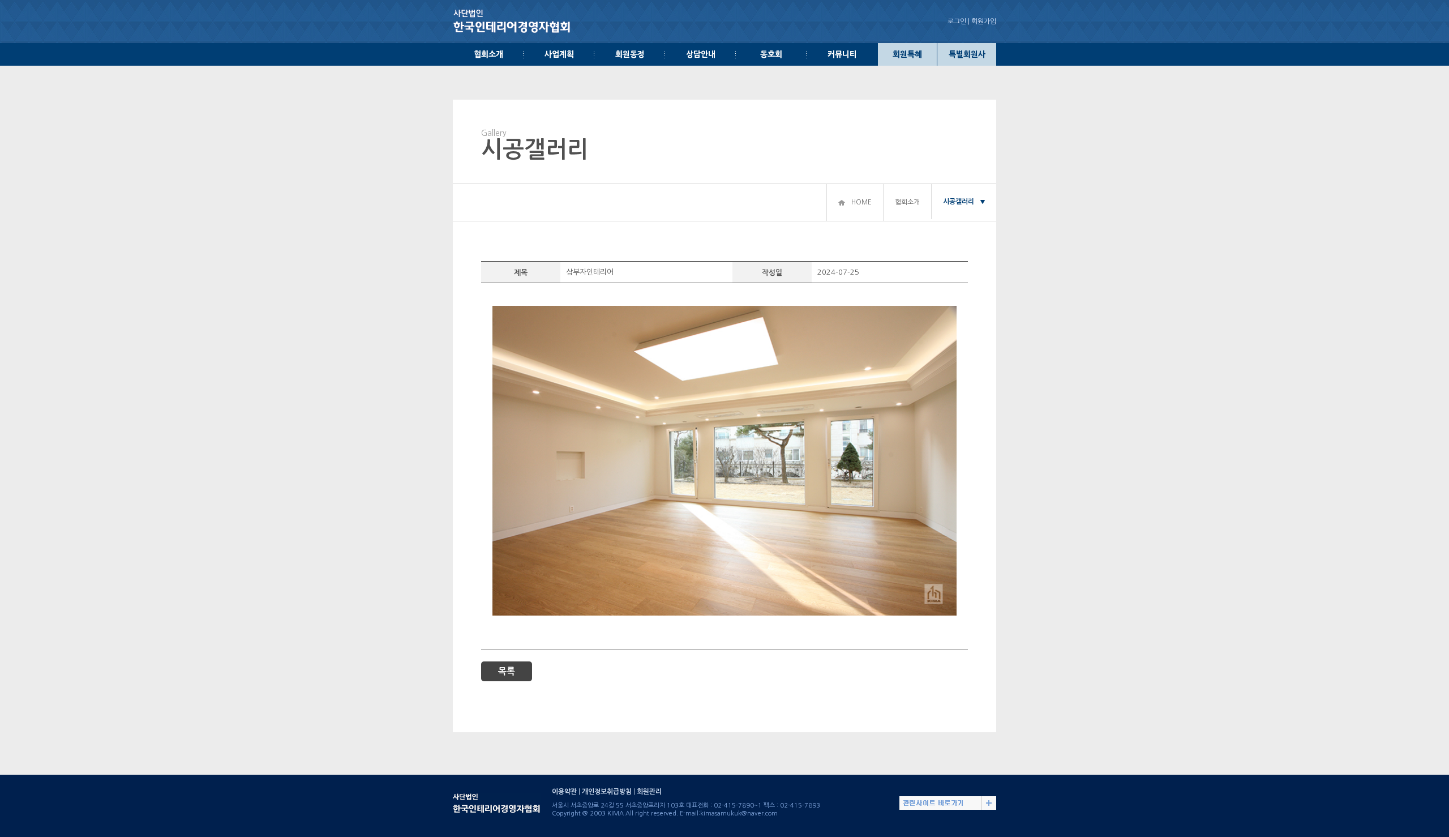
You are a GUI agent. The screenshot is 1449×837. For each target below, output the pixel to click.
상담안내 (700, 54)
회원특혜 (907, 54)
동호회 (771, 54)
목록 (506, 671)
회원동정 (630, 54)
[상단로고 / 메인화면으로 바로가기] (512, 13)
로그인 (957, 21)
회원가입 (983, 21)
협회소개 (488, 54)
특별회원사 (967, 54)
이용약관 (564, 791)
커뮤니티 (842, 54)
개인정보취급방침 (607, 791)
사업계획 (559, 54)
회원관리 (649, 791)
